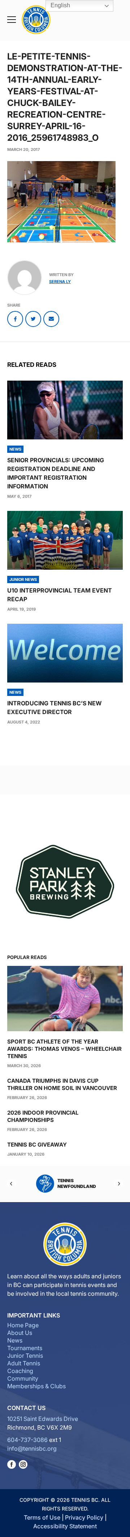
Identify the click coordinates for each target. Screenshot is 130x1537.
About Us (19, 1332)
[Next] (118, 1183)
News (14, 1340)
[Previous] (11, 1183)
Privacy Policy (84, 1517)
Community (22, 1378)
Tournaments (24, 1348)
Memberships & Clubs (36, 1386)
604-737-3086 (27, 1439)
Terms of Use (42, 1517)
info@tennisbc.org (32, 1448)
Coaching (20, 1370)
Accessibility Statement (65, 1526)
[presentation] (65, 410)
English (59, 5)
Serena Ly (60, 281)
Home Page (23, 1325)
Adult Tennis (23, 1363)
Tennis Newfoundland (69, 1183)
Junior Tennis (25, 1355)
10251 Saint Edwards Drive (42, 1418)
